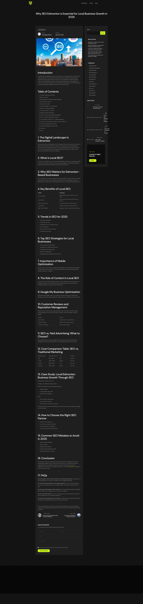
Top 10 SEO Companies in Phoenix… (106, 131)
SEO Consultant (92, 77)
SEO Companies (92, 74)
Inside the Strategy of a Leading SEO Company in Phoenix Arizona (96, 46)
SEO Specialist (92, 92)
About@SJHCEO (47, 34)
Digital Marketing (92, 65)
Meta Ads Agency (93, 72)
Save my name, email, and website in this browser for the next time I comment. (53, 547)
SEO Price (91, 88)
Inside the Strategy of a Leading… (106, 118)
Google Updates (92, 70)
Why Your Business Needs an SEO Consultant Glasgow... (50, 516)
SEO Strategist (92, 95)
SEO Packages (92, 86)
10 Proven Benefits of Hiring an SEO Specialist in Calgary (95, 56)
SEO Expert (91, 81)
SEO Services (92, 90)
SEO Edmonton (42, 29)
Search (88, 29)
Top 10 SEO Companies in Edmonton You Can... (70, 516)
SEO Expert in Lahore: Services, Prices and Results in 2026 (96, 43)
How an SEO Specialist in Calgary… (100, 140)
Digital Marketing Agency (94, 68)
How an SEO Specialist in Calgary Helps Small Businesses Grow (95, 52)
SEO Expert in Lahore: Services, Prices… (98, 107)
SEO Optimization (93, 83)
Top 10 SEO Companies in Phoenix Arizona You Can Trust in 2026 (95, 49)
